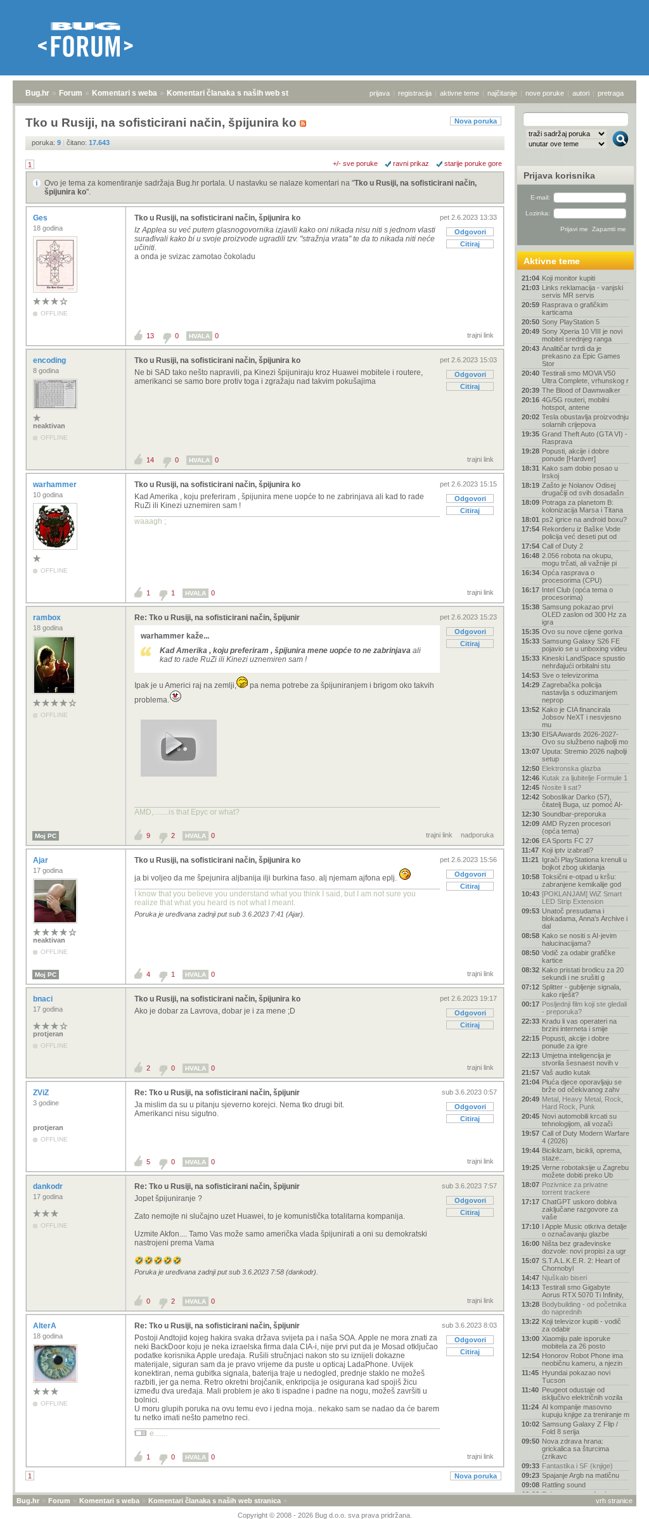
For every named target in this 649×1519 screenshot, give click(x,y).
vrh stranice (614, 1500)
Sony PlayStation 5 (571, 322)
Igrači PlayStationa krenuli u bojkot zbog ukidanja (584, 863)
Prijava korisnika (559, 175)
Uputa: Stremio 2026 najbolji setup (584, 755)
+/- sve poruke (355, 163)
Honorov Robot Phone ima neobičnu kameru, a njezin (582, 1359)
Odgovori (470, 232)
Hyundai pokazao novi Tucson (576, 1376)
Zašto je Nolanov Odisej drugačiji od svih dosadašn (583, 489)
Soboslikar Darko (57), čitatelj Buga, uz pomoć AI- (582, 800)
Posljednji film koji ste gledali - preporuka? (584, 1007)
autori (580, 93)
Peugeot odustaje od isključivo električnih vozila (582, 1393)
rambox (48, 617)
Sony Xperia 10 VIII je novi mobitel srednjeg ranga (582, 335)
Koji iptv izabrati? (567, 850)
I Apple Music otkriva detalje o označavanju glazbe (584, 1230)
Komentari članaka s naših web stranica (239, 93)
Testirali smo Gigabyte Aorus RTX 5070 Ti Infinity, (583, 1291)
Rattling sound (564, 1485)
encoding (50, 360)
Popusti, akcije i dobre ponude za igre (575, 1042)
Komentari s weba (124, 93)
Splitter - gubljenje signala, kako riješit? (581, 990)
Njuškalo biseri (564, 1277)
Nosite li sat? (561, 787)
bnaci (44, 999)
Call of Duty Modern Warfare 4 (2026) (585, 1137)
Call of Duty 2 (562, 546)
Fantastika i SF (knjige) (577, 1466)
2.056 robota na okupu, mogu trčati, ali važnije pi (579, 559)
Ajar (41, 860)
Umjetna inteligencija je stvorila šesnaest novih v (580, 1059)
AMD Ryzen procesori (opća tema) (576, 827)
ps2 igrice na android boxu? (584, 519)
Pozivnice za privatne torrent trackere (575, 1188)
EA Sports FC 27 (567, 840)
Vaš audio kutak (566, 1072)
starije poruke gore (473, 163)
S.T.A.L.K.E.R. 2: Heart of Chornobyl (581, 1264)
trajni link (480, 335)
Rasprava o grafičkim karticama (575, 308)
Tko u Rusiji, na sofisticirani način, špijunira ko (217, 217)
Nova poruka (475, 121)
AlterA (45, 1325)
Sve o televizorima (570, 675)
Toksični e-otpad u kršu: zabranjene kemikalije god (581, 880)
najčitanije (502, 93)
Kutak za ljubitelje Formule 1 (584, 778)
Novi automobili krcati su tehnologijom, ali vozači (579, 1120)
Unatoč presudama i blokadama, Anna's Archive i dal (584, 918)
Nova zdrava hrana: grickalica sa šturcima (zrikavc (575, 1448)
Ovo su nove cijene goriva (582, 631)
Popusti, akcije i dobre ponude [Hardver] (575, 454)
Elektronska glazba (571, 768)
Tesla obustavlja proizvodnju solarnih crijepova (585, 420)
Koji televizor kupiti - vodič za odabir (581, 1325)
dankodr (49, 1186)
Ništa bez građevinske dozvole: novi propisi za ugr (584, 1247)
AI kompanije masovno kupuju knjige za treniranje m (585, 1410)
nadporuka (477, 835)
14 (150, 460)
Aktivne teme (552, 261)
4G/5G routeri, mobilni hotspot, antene (575, 403)
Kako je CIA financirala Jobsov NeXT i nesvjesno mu (581, 717)
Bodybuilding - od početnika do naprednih (584, 1308)
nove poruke (544, 93)
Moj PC (45, 835)
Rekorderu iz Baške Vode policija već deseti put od (581, 532)
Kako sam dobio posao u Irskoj (580, 472)
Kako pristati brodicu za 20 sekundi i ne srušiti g (583, 973)
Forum (70, 93)
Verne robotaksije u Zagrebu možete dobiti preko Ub (585, 1171)
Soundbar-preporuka (574, 814)
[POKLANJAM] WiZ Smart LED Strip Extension (582, 897)
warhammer (56, 484)
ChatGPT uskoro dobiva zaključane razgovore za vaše (580, 1209)
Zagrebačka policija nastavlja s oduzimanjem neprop (579, 692)
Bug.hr (37, 93)
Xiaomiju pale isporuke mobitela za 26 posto (576, 1342)
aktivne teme (459, 93)
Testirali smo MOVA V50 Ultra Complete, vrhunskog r (585, 377)
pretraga (611, 93)
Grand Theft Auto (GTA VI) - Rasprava (584, 437)
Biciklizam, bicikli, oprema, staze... (582, 1154)
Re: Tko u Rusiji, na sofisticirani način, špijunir (217, 617)
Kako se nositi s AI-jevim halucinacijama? (579, 939)
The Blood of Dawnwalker (581, 390)
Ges (41, 217)
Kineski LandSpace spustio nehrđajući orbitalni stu (583, 662)
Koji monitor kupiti (568, 278)
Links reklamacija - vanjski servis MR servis (582, 291)
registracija (415, 93)
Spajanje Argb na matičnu (580, 1475)
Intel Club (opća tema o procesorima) (577, 593)
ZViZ (42, 1092)
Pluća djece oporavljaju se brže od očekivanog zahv (582, 1085)
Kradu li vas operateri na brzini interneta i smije (579, 1025)
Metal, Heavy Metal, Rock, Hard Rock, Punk (582, 1102)
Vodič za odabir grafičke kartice (578, 956)
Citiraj (470, 244)
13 (150, 336)
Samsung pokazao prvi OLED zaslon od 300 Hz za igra (584, 614)
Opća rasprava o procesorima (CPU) (572, 576)
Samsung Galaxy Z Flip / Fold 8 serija (580, 1427)
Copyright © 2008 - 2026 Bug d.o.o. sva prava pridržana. (325, 1515)
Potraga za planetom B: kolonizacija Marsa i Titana (582, 506)
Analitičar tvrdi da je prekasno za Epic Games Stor (581, 356)
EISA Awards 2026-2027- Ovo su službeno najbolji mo (585, 738)
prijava (379, 93)
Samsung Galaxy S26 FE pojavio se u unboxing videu (584, 644)
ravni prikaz (411, 163)
